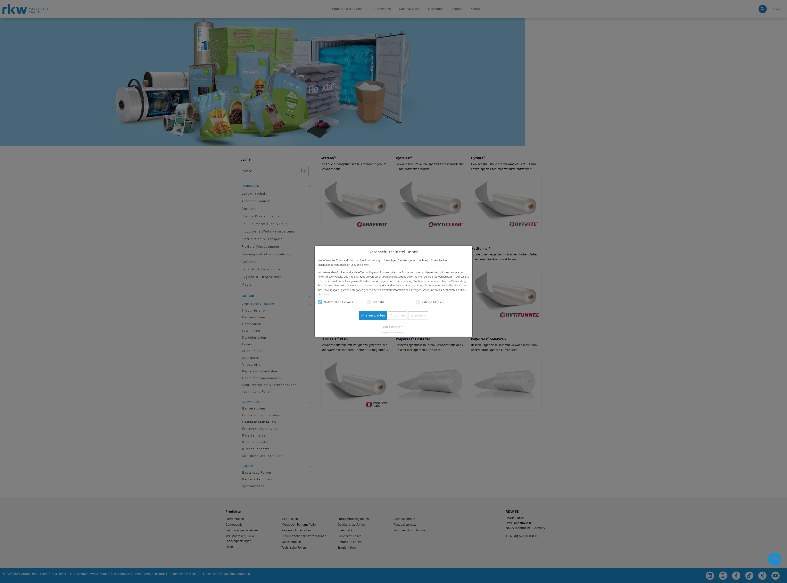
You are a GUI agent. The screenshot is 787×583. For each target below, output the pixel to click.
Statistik (378, 302)
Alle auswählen (373, 315)
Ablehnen (397, 315)
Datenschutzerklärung (368, 285)
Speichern (418, 315)
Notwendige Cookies (338, 302)
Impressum (387, 333)
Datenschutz (399, 333)
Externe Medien (433, 302)
